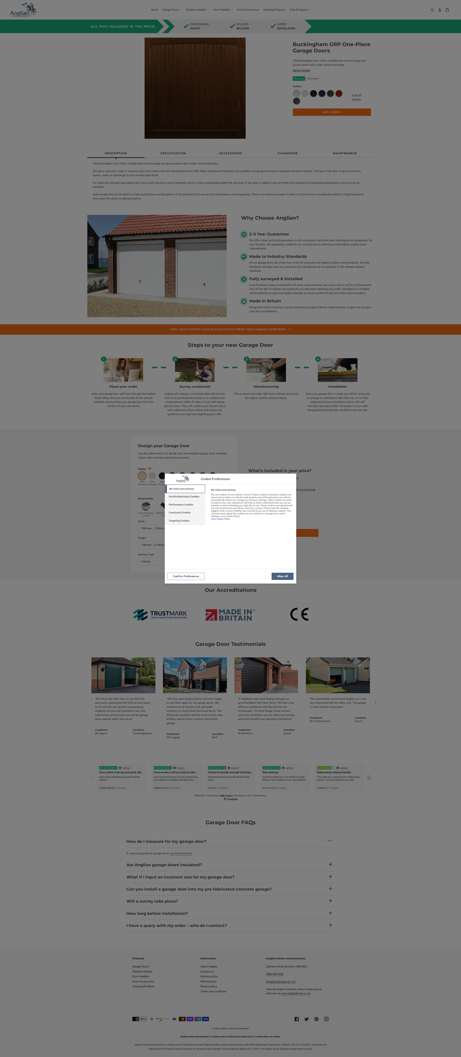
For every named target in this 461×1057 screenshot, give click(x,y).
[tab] (185, 489)
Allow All (282, 576)
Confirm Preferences (186, 576)
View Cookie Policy (220, 519)
